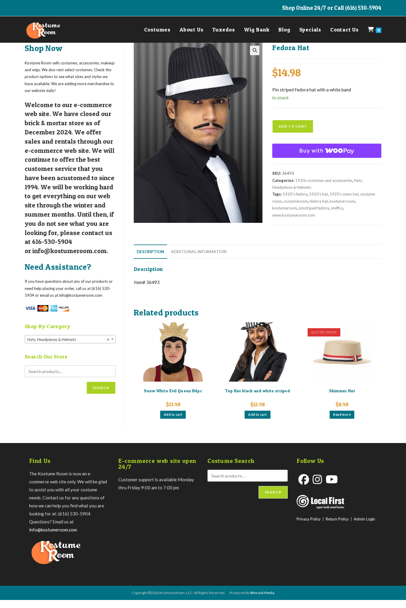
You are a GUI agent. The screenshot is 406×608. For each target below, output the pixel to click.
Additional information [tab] (198, 251)
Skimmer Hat (342, 390)
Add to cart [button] (173, 414)
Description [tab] (150, 251)
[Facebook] (303, 479)
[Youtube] (332, 479)
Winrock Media (262, 592)
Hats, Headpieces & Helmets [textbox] (68, 339)
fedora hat (319, 201)
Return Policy (337, 519)
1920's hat (318, 194)
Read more (342, 414)
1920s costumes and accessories (323, 180)
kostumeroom (284, 208)
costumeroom (296, 201)
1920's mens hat (344, 194)
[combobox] (70, 339)
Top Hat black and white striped (257, 390)
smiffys (337, 208)
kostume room (342, 201)
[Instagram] (317, 479)
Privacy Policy (309, 519)
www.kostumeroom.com (293, 215)
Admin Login (364, 519)
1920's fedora (295, 194)
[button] (254, 50)
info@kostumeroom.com (53, 529)
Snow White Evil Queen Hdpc (173, 390)
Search (101, 387)
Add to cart (292, 126)
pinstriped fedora (314, 208)
